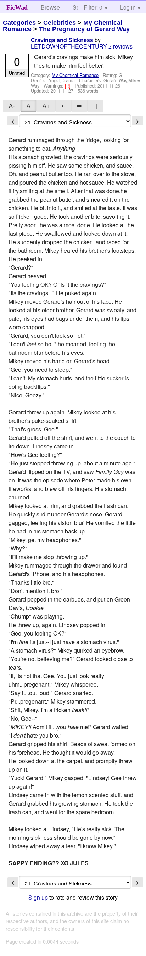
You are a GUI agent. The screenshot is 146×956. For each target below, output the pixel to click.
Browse (50, 7)
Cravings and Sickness (62, 40)
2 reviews (120, 46)
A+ (46, 105)
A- (12, 105)
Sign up (38, 897)
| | (95, 105)
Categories (19, 22)
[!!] (68, 85)
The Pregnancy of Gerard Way (84, 29)
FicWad (17, 7)
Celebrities (59, 22)
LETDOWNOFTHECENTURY (69, 46)
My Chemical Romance (75, 75)
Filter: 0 (93, 7)
